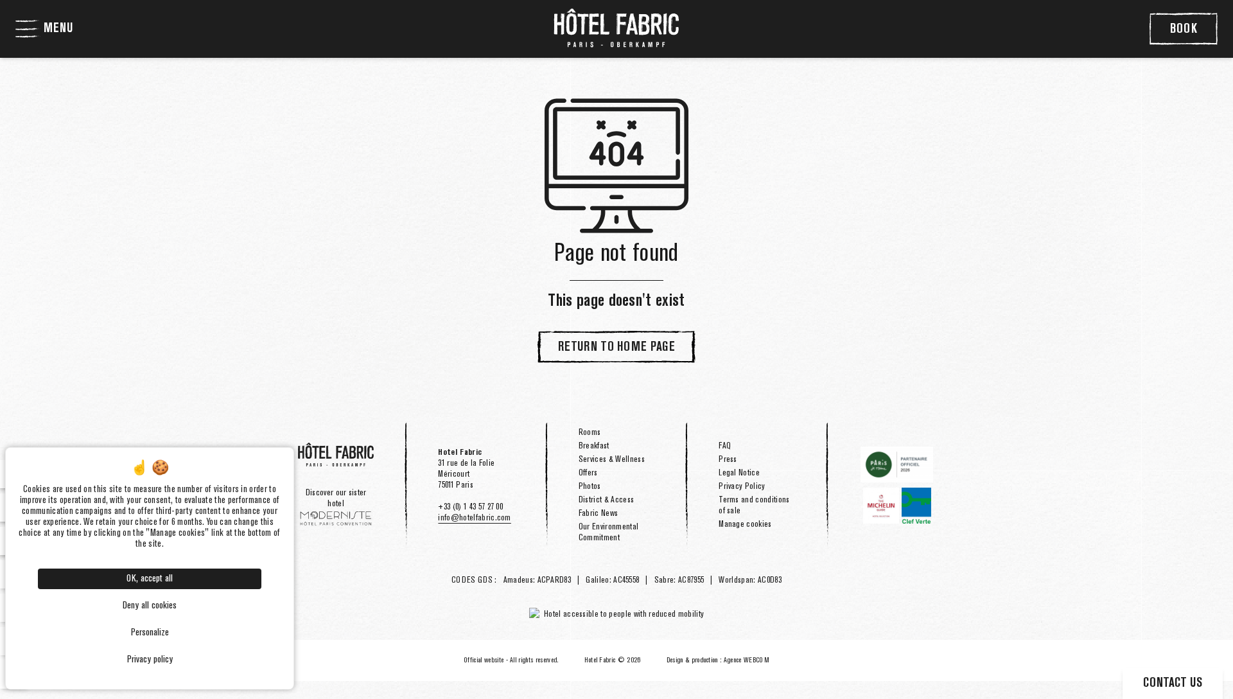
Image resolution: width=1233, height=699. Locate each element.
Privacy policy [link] (150, 659)
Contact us (1172, 683)
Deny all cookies (150, 605)
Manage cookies (745, 524)
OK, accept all (150, 578)
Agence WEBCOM (746, 660)
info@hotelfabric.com (474, 518)
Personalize (150, 632)
